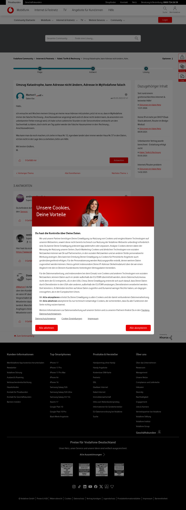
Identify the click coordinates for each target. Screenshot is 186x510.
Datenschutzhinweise (45, 318)
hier (82, 245)
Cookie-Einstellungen (72, 318)
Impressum (93, 318)
